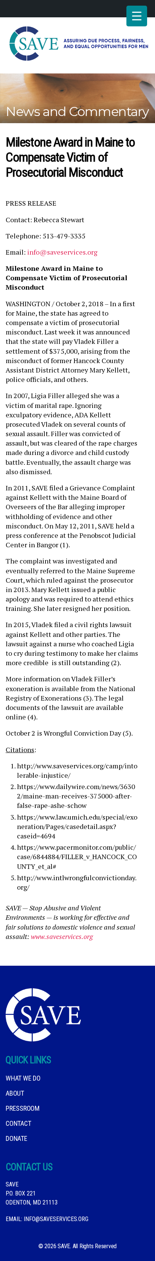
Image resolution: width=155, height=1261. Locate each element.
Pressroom (23, 1108)
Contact (18, 1123)
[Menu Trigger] (136, 16)
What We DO (23, 1078)
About (15, 1093)
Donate (16, 1138)
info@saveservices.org (62, 251)
